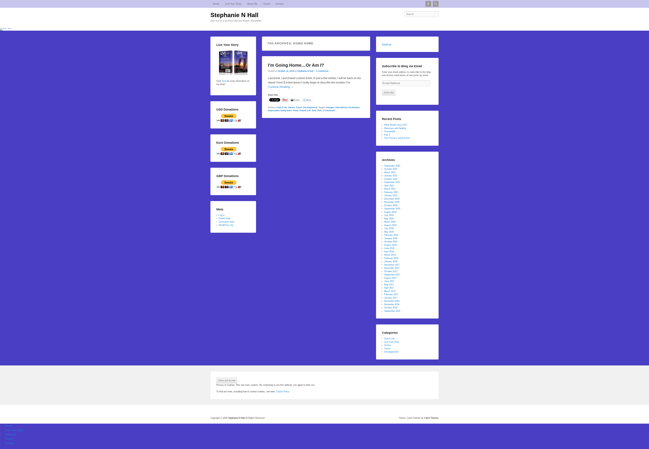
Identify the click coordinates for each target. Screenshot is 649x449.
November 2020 (392, 202)
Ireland (303, 110)
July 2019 (389, 228)
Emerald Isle (341, 107)
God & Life (282, 107)
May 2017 (389, 284)
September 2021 (392, 182)
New (314, 110)
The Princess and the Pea (397, 138)
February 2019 (391, 235)
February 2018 (391, 258)
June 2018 (389, 248)
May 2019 (389, 232)
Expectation (273, 110)
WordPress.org (226, 225)
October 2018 (390, 241)
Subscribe (389, 92)
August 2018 (390, 245)
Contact (279, 3)
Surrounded (389, 131)
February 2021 (391, 192)
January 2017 (390, 298)
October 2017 (390, 271)
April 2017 (389, 288)
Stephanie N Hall (234, 15)
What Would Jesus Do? (395, 125)
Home (216, 3)
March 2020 (390, 222)
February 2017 (391, 294)
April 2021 (389, 185)
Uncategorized (310, 107)
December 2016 (392, 301)
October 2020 (390, 205)
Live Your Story (233, 3)
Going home (286, 110)
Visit (319, 110)
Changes (330, 107)
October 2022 (390, 169)
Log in (221, 215)
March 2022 (390, 172)
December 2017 (392, 265)
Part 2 (387, 135)
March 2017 (390, 291)
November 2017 (392, 268)
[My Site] (324, 29)
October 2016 (390, 307)
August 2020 (390, 212)
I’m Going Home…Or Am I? (296, 65)
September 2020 (392, 208)
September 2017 (392, 274)
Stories (291, 107)
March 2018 (390, 255)
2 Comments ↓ (323, 71)
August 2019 (390, 225)
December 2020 (392, 199)
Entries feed (224, 218)
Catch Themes (431, 418)
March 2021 (390, 189)
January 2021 (390, 195)
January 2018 (390, 261)
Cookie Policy (283, 391)
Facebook (436, 22)
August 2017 (390, 278)
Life (309, 110)
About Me (252, 3)
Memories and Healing (395, 128)
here (223, 81)
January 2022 (390, 175)
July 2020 (389, 215)
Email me (386, 44)
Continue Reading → (280, 86)
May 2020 (389, 218)
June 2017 (389, 281)
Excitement (353, 107)
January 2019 (390, 238)
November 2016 (392, 304)
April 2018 (389, 251)
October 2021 (390, 179)
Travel (266, 3)
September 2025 (392, 166)
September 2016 (392, 311)
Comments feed (226, 222)
